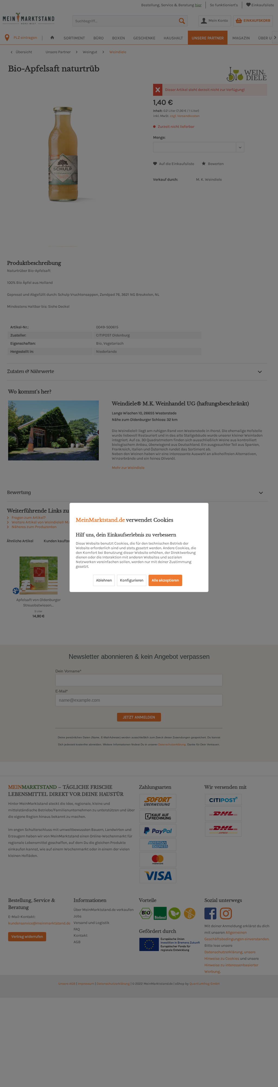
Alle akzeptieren (165, 580)
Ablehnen (104, 580)
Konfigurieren (131, 580)
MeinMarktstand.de (100, 520)
